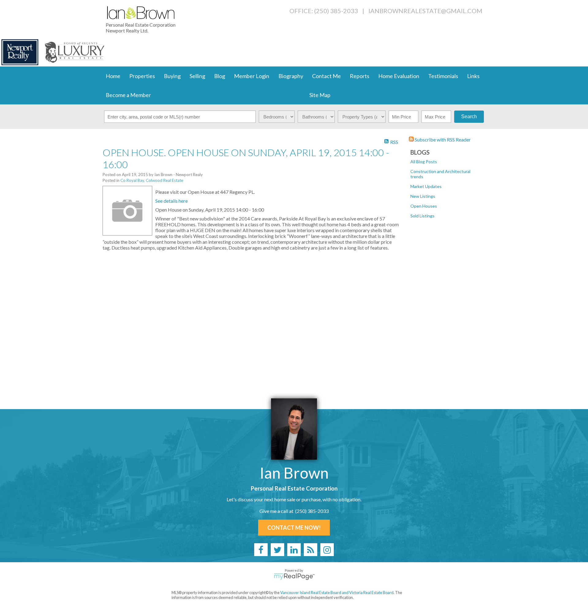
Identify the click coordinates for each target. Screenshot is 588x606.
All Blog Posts (423, 161)
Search (469, 116)
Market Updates (426, 186)
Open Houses (423, 206)
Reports (359, 76)
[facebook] (261, 549)
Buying (172, 76)
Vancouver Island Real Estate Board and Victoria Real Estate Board (337, 592)
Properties (142, 76)
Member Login (251, 76)
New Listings (422, 196)
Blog (219, 76)
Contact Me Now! (294, 527)
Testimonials (443, 76)
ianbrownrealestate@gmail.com (425, 10)
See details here (171, 201)
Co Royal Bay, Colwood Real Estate (151, 180)
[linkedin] (294, 549)
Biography (290, 76)
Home (113, 76)
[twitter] (277, 549)
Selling (197, 76)
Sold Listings (422, 215)
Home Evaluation (398, 76)
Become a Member (128, 95)
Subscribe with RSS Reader (442, 139)
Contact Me (326, 76)
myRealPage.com (294, 576)
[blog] (310, 549)
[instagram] (327, 549)
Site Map (319, 95)
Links (473, 76)
